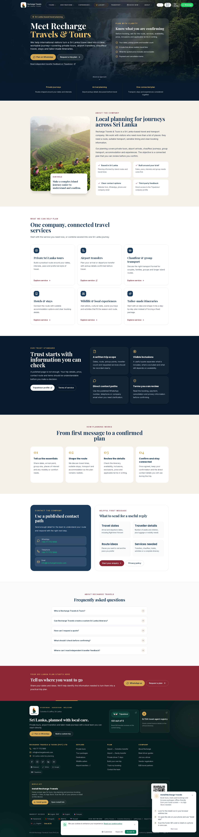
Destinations (66, 5)
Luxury (101, 5)
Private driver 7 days (115, 757)
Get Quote (176, 5)
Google (56, 767)
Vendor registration (146, 761)
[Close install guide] (192, 795)
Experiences (84, 5)
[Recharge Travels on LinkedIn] (48, 761)
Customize (108, 832)
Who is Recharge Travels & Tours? (69, 611)
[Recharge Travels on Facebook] (31, 761)
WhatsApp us (136, 683)
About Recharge (145, 749)
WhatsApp (188, 5)
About (147, 5)
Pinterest (36, 767)
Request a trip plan (68, 57)
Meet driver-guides (146, 753)
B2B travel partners (146, 765)
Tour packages (82, 753)
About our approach (99, 77)
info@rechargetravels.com (43, 752)
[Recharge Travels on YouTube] (54, 761)
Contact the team (113, 769)
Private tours (81, 749)
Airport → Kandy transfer (116, 753)
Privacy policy (134, 563)
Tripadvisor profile (41, 387)
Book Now (133, 5)
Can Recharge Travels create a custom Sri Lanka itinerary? (81, 621)
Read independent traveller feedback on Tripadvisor (51, 64)
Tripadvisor (37, 772)
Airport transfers (82, 765)
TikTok (47, 767)
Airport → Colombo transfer (117, 749)
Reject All (119, 832)
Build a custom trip (63, 734)
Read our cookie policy (113, 824)
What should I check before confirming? (72, 640)
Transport (116, 5)
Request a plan (155, 683)
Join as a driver (144, 757)
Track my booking (114, 765)
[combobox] (160, 5)
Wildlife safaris (81, 761)
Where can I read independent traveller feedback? (77, 650)
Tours (51, 5)
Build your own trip (114, 761)
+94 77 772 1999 (39, 749)
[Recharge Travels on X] (43, 761)
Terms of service (66, 387)
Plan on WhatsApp (44, 57)
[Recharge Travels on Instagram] (37, 761)
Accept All (130, 832)
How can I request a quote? (66, 630)
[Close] (134, 824)
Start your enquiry (110, 563)
